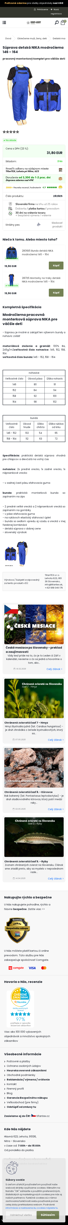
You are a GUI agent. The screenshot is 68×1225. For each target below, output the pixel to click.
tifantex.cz (43, 1116)
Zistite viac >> (36, 909)
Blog (9, 1093)
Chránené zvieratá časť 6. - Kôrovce (28, 792)
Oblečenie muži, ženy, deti (32, 38)
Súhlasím (48, 1215)
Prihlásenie (42, 9)
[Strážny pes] (49, 224)
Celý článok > (54, 669)
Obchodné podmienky (21, 1075)
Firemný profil (15, 1088)
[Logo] (34, 22)
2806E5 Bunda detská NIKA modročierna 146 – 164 (37, 252)
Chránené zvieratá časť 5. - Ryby (26, 861)
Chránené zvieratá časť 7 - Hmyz (26, 722)
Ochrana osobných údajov (24, 1066)
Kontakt (12, 1084)
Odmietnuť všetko (21, 1215)
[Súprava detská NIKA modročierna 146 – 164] (34, 94)
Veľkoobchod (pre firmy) (23, 1102)
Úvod (8, 38)
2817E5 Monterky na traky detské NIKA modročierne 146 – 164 (41, 279)
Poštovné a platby (18, 1061)
